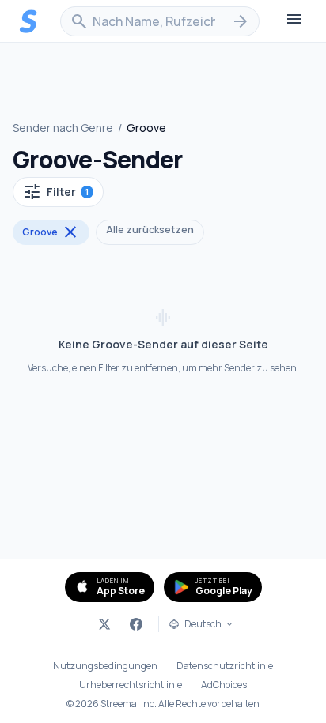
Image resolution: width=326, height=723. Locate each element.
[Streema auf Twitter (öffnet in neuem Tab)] (104, 624)
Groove (51, 232)
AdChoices (224, 685)
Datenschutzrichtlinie (224, 666)
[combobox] (160, 21)
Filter (56, 192)
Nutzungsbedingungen (105, 666)
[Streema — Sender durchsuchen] (28, 21)
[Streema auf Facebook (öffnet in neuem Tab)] (136, 624)
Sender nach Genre (63, 127)
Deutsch (203, 624)
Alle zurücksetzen (150, 229)
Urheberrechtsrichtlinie (130, 685)
